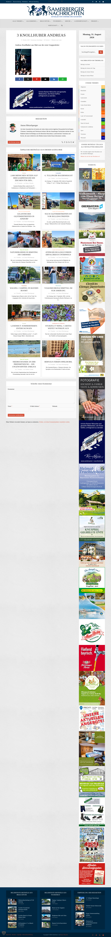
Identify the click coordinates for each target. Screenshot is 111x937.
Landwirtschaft (80, 21)
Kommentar (11, 389)
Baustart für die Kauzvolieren (59, 923)
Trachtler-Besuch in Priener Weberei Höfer (25, 916)
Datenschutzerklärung (27, 934)
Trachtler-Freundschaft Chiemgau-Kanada (24, 908)
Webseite (54, 406)
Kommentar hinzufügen (36, 40)
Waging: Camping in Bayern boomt (59, 901)
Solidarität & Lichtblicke (58, 323)
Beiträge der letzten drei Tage (88, 68)
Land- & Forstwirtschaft (24, 211)
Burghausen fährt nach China (59, 915)
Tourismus (57, 21)
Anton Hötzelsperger (63, 178)
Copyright (19, 934)
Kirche (67, 21)
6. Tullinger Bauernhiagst (58, 175)
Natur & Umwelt (24, 249)
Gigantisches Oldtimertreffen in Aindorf (24, 216)
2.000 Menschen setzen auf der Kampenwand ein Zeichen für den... (24, 177)
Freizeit (94, 21)
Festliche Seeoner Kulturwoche (93, 905)
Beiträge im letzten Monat (87, 75)
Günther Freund (29, 369)
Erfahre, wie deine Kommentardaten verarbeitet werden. (54, 422)
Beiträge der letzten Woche (87, 72)
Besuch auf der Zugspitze (58, 907)
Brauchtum (44, 21)
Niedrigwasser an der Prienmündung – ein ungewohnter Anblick (24, 364)
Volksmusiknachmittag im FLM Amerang (26, 901)
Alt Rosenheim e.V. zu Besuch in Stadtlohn (25, 924)
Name (10, 406)
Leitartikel (58, 173)
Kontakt (14, 934)
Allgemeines (31, 21)
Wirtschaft (52, 25)
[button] (4, 933)
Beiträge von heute (85, 64)
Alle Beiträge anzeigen (14, 142)
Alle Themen (17, 21)
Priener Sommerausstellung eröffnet (92, 914)
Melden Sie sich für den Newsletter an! (90, 156)
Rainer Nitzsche (29, 183)
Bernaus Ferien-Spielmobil (58, 362)
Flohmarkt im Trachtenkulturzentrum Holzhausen (91, 922)
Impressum (8, 934)
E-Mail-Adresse (35, 406)
